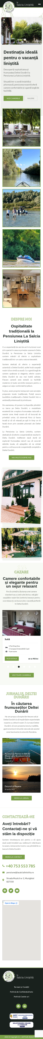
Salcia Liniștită (25, 4)
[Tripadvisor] (24, 1006)
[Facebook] (18, 1006)
